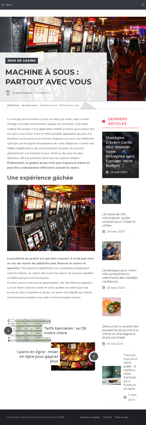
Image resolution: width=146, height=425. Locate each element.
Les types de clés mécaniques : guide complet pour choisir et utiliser (118, 219)
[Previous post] (8, 330)
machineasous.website (21, 297)
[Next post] (94, 356)
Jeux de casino (21, 60)
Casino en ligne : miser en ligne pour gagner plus (37, 356)
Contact (107, 417)
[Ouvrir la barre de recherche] (143, 5)
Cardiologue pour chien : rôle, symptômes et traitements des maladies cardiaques (120, 276)
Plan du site (122, 417)
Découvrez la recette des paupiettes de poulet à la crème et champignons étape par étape (120, 332)
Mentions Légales (90, 417)
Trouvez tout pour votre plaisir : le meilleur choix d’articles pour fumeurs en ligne (131, 371)
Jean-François (24, 92)
